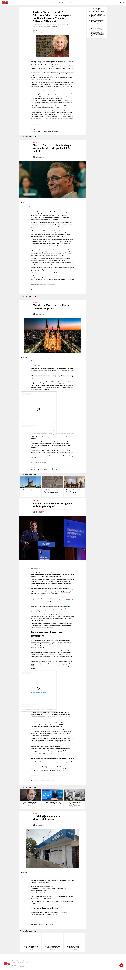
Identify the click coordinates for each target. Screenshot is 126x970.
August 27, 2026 (49, 753)
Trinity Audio (33, 206)
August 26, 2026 (56, 601)
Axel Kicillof (57, 572)
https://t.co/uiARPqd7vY (58, 888)
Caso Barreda (45, 284)
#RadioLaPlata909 (35, 598)
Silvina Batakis (54, 593)
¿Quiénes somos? (66, 2)
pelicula (49, 284)
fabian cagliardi (57, 775)
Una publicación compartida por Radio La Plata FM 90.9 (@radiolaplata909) (39, 709)
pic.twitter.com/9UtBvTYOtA (38, 890)
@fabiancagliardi (45, 598)
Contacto (57, 2)
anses (39, 918)
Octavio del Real (41, 313)
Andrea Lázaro (40, 156)
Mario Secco (40, 620)
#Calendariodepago (36, 886)
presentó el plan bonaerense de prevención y (51, 663)
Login (52, 129)
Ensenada (52, 775)
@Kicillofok (69, 598)
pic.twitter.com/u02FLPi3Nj (55, 752)
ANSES (58, 880)
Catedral (40, 462)
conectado (44, 131)
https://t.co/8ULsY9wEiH (66, 600)
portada (53, 284)
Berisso (48, 775)
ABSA (39, 775)
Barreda (40, 284)
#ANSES (67, 888)
